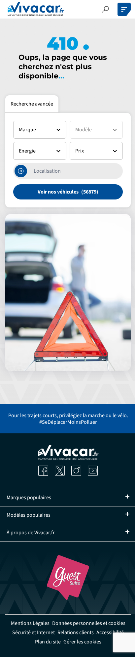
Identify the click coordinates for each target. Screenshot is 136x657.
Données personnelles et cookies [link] (65, 632)
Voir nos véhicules (58, 192)
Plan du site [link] (60, 651)
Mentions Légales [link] (65, 623)
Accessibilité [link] (31, 651)
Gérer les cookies (95, 651)
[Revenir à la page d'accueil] (35, 9)
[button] (105, 9)
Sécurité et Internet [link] (46, 641)
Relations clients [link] (88, 641)
